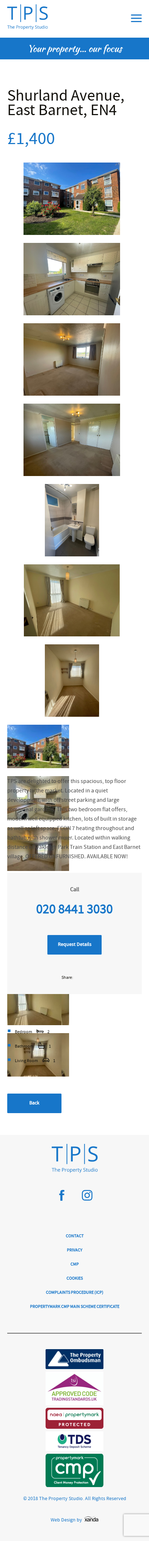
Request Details (74, 945)
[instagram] (87, 1198)
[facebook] (61, 1198)
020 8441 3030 (74, 911)
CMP (75, 1264)
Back (34, 1103)
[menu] (136, 18)
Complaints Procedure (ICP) (74, 1292)
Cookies (75, 1278)
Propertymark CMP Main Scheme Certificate (74, 1307)
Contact (75, 1236)
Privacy (74, 1250)
